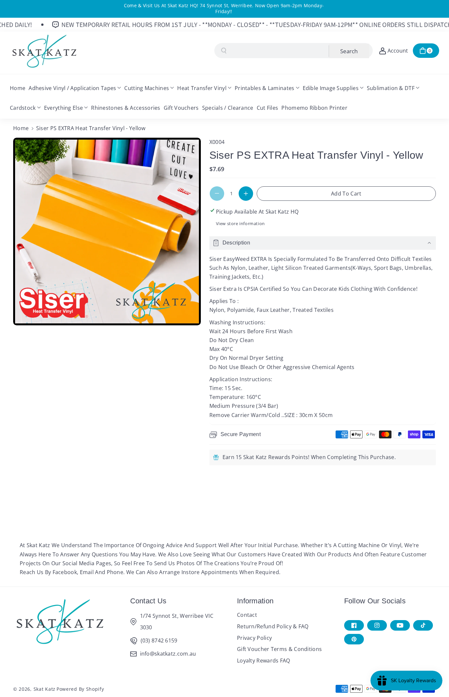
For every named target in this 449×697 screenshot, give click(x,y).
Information (255, 601)
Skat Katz (45, 689)
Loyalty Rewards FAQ (263, 660)
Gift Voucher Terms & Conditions (279, 649)
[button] (426, 50)
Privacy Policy (254, 637)
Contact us (148, 601)
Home (21, 128)
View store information (240, 223)
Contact (247, 614)
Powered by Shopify (80, 689)
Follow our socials (375, 601)
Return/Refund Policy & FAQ (273, 626)
